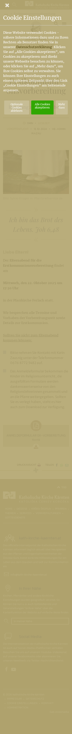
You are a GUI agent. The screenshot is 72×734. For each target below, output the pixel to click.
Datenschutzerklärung (34, 47)
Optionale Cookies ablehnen (17, 107)
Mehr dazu (61, 106)
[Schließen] (36, 5)
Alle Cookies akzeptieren (42, 106)
